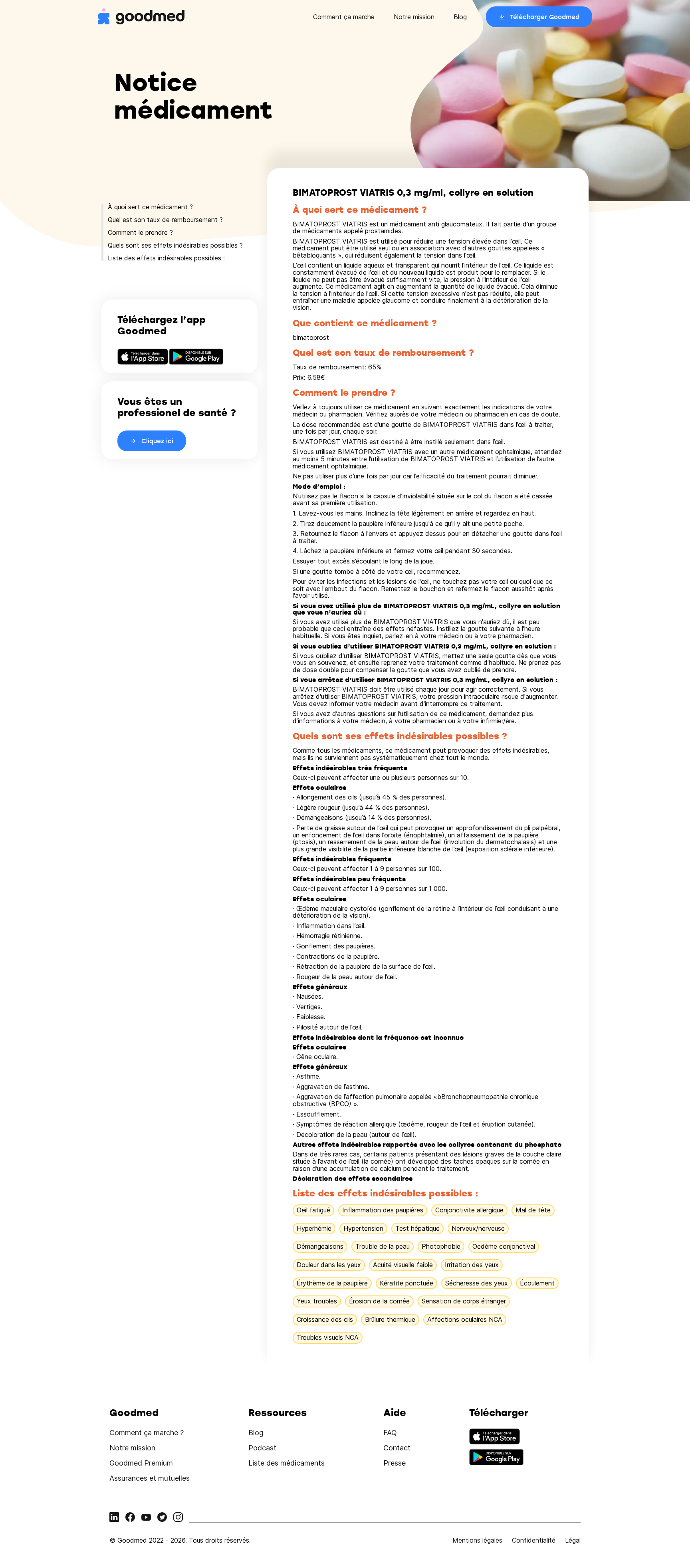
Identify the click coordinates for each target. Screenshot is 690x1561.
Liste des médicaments (286, 1463)
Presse (394, 1463)
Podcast (262, 1448)
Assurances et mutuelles (149, 1478)
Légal (573, 1540)
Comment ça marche (344, 17)
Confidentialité (533, 1540)
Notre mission (414, 17)
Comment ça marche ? (146, 1432)
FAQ (390, 1432)
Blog (460, 17)
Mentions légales (477, 1540)
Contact (396, 1448)
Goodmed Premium (141, 1463)
